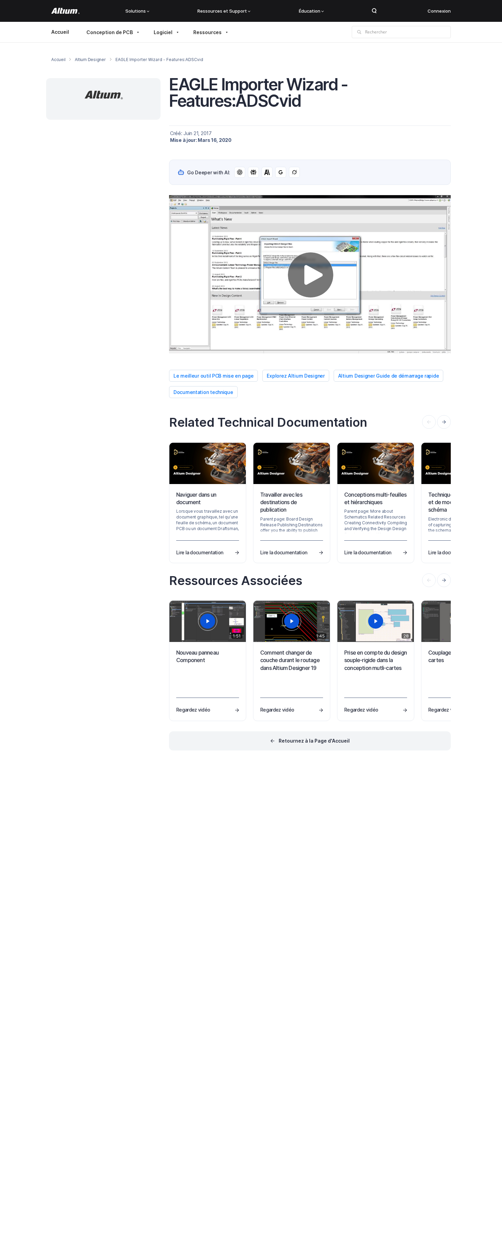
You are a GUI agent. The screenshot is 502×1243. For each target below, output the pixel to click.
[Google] (280, 172)
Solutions (135, 11)
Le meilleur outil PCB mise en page (213, 376)
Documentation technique (203, 392)
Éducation (309, 11)
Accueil (60, 32)
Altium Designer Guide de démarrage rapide (388, 376)
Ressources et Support (222, 11)
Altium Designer (90, 59)
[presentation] (444, 422)
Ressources (207, 32)
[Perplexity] (253, 172)
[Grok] (294, 172)
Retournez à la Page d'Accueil (314, 741)
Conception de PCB (109, 32)
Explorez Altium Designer (295, 376)
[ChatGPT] (239, 172)
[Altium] (65, 11)
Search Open (374, 11)
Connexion (439, 11)
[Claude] (267, 172)
